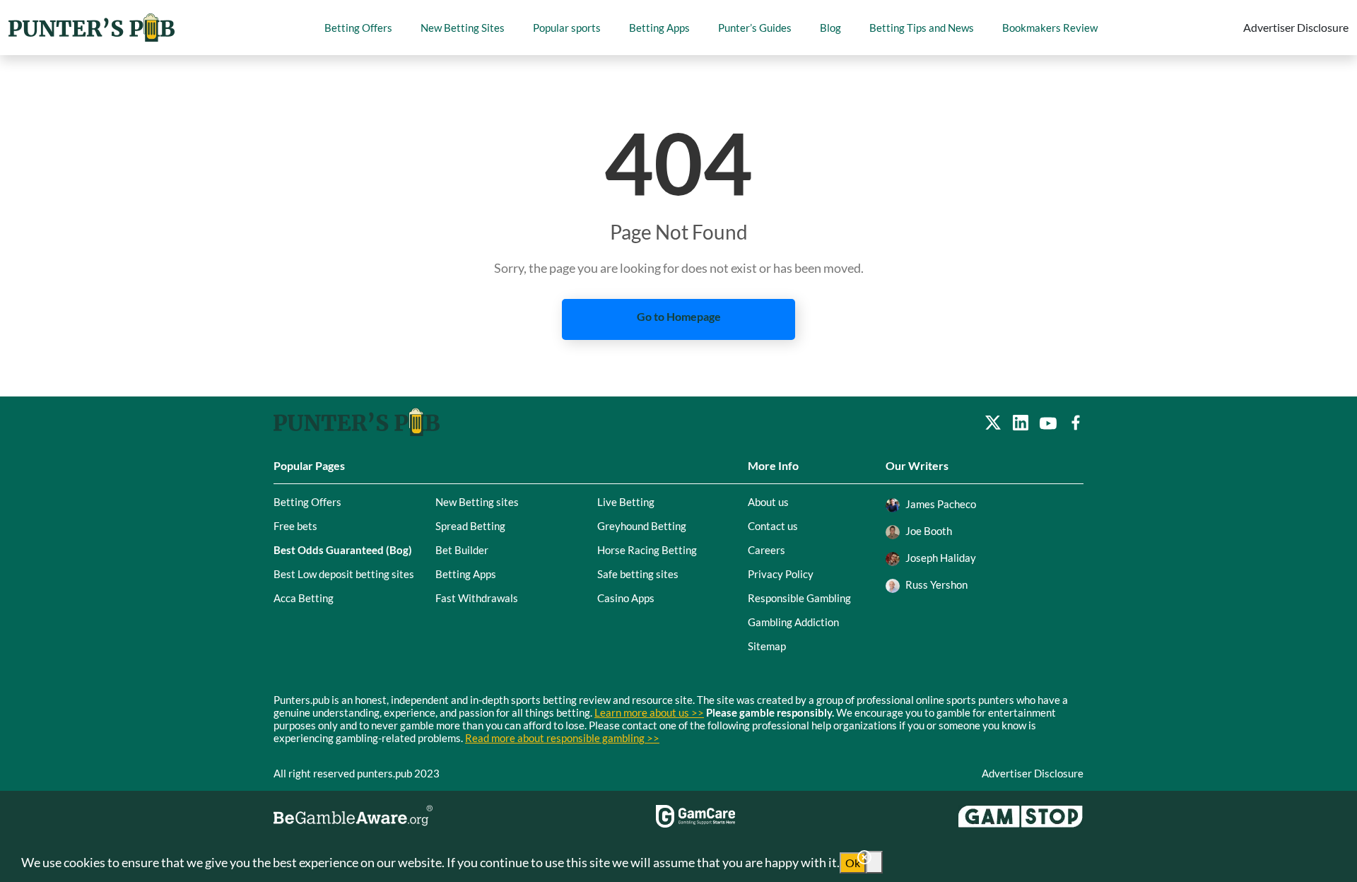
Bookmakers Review (1050, 27)
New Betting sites (477, 501)
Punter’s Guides (755, 27)
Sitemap (767, 646)
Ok (852, 862)
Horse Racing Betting (647, 549)
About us (768, 501)
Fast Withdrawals (476, 598)
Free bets (295, 525)
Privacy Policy (780, 574)
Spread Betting (470, 525)
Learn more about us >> (649, 712)
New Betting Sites (463, 27)
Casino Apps (625, 598)
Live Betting (625, 501)
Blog (830, 27)
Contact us (773, 525)
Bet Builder (461, 549)
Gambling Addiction (793, 622)
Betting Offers (358, 27)
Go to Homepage (679, 316)
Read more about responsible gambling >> (562, 737)
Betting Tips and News (921, 27)
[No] (874, 862)
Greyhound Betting (641, 525)
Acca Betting (304, 598)
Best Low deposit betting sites (344, 574)
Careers (766, 549)
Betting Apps (659, 27)
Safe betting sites (637, 574)
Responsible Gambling (799, 598)
